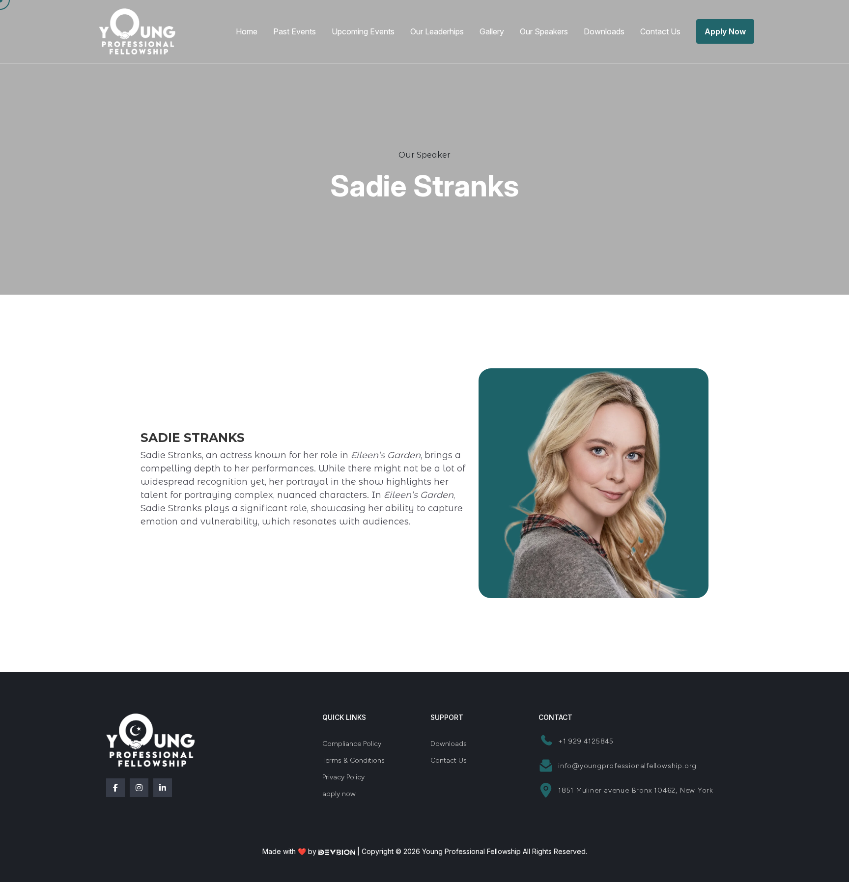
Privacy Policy (343, 777)
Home (246, 31)
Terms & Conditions (353, 760)
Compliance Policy (351, 744)
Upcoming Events (363, 31)
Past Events (294, 31)
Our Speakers (544, 31)
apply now (339, 794)
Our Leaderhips (437, 31)
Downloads (604, 31)
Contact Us (660, 31)
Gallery (492, 31)
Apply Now (725, 31)
